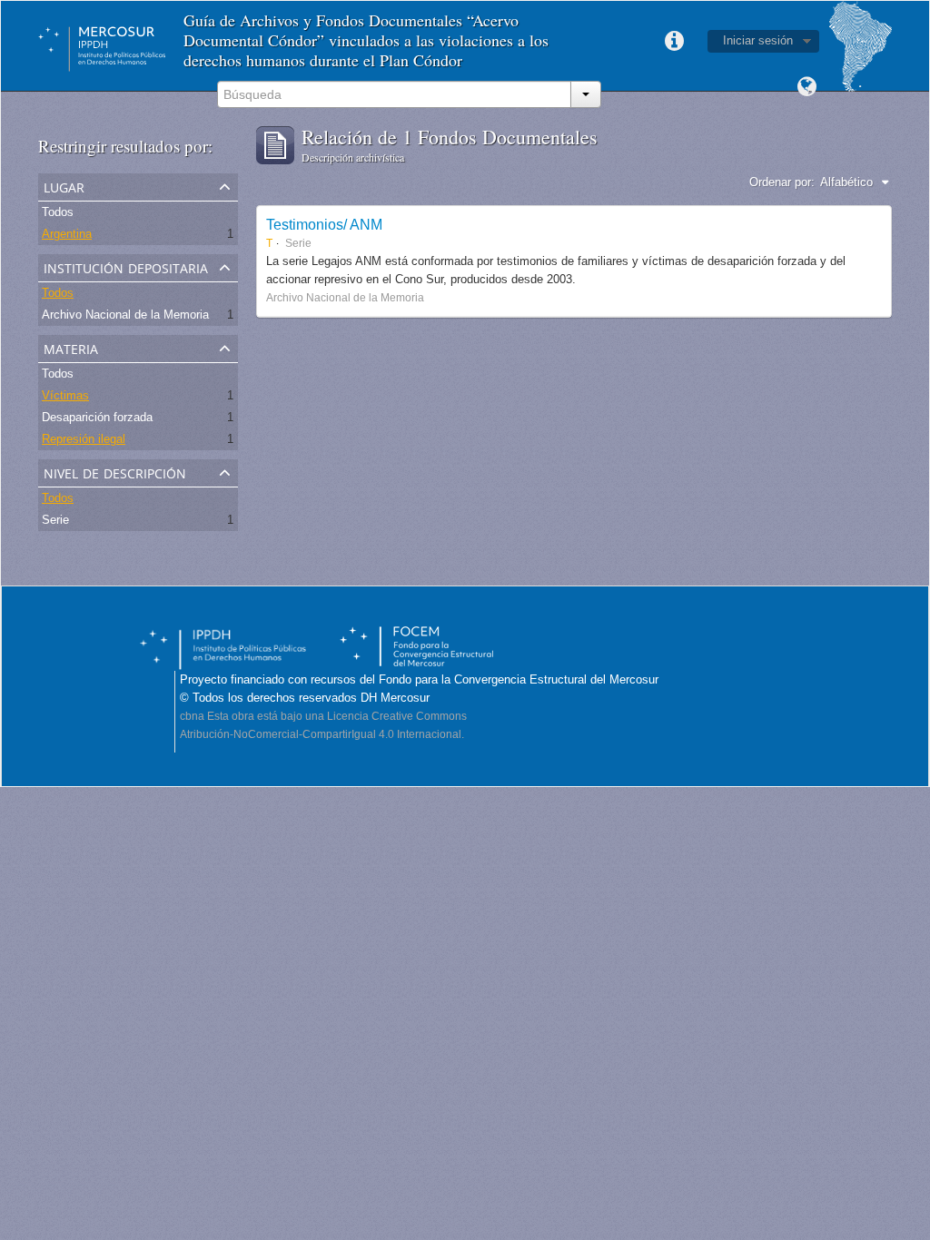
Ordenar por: (782, 182)
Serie (55, 520)
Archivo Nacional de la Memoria (125, 314)
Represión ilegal (83, 439)
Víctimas (65, 395)
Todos (58, 212)
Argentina (67, 234)
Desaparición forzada (97, 417)
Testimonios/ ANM (324, 224)
